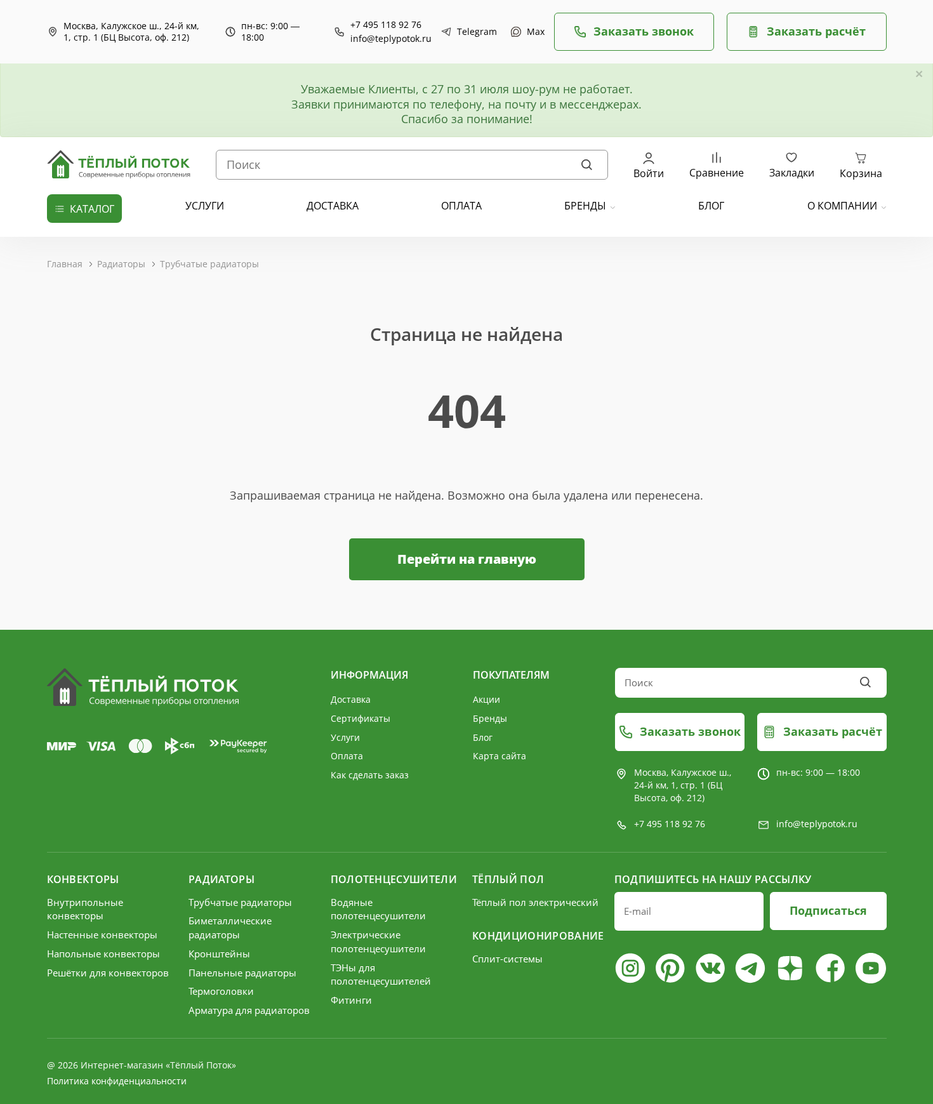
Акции (486, 699)
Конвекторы (83, 879)
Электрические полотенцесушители (378, 941)
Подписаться (828, 910)
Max (534, 31)
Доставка (351, 699)
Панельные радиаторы (242, 972)
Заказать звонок (643, 31)
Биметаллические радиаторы (230, 927)
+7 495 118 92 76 (385, 24)
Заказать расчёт (816, 31)
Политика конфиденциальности (117, 1081)
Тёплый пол (508, 879)
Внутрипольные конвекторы (85, 909)
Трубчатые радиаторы (209, 264)
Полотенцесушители (394, 879)
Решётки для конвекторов (108, 972)
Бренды (585, 206)
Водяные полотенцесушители (378, 909)
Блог (483, 737)
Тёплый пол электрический (535, 902)
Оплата (347, 756)
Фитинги (351, 1000)
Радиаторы (121, 264)
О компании (842, 206)
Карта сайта (499, 756)
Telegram (474, 31)
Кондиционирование (537, 935)
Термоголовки (221, 991)
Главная (65, 264)
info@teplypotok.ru (391, 38)
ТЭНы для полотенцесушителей (381, 974)
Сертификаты (360, 718)
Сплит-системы (507, 958)
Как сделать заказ (370, 775)
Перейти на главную (466, 559)
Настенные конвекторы (102, 934)
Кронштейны (219, 953)
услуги (204, 206)
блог (711, 206)
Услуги (345, 737)
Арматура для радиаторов (249, 1010)
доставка (333, 206)
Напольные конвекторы (103, 953)
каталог (92, 209)
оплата (461, 206)
